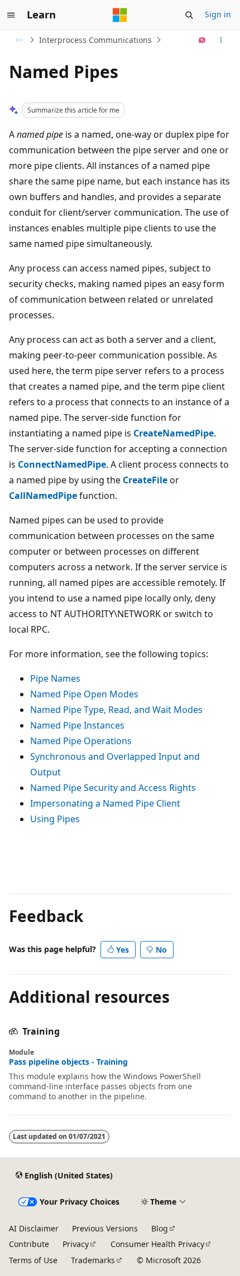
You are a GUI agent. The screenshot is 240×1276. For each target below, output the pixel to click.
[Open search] (189, 15)
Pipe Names (55, 678)
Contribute (29, 1244)
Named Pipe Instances (77, 725)
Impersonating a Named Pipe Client (105, 803)
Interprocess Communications (95, 40)
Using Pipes (55, 819)
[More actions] (221, 40)
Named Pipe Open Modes (84, 694)
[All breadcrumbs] (18, 40)
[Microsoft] (120, 15)
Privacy (76, 1244)
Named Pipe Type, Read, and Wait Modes (116, 710)
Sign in (218, 14)
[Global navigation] (11, 15)
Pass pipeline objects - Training (68, 1062)
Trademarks (93, 1260)
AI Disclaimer (34, 1228)
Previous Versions (105, 1228)
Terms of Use (33, 1260)
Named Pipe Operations (81, 741)
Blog (159, 1228)
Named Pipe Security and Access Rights (113, 788)
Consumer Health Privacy (157, 1244)
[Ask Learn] (202, 40)
